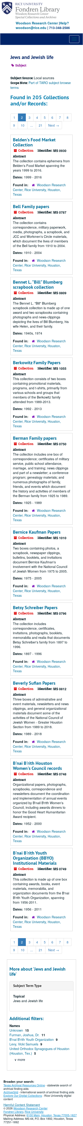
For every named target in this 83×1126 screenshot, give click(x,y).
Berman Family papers (34, 438)
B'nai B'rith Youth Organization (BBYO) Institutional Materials (34, 858)
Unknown (16, 1030)
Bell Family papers (31, 206)
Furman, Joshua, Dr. (24, 1035)
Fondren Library (13, 1112)
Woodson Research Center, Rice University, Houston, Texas (39, 190)
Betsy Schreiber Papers (35, 608)
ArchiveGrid (10, 1092)
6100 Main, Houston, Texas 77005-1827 (52, 1115)
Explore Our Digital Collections (22, 1095)
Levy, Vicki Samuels (24, 1044)
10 (22, 125)
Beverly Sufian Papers (34, 683)
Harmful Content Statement (21, 1105)
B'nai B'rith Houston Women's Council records (37, 765)
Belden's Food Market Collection (34, 142)
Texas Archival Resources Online (24, 1085)
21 (40, 125)
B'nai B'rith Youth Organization (32, 1039)
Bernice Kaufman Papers (36, 532)
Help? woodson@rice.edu (42, 25)
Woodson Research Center (37, 23)
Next (53, 125)
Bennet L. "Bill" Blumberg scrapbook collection (37, 284)
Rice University (34, 1112)
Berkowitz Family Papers (36, 363)
